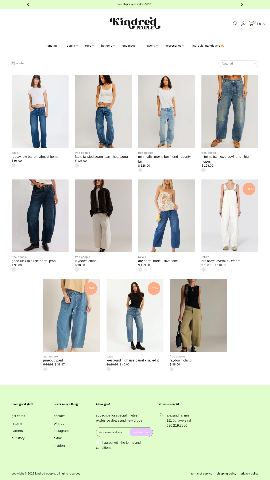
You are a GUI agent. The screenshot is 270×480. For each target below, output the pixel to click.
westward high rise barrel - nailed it (133, 360)
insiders (60, 445)
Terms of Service (201, 473)
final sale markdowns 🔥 (208, 45)
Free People (82, 152)
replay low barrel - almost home (35, 156)
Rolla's (142, 257)
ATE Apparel (50, 356)
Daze (15, 152)
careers (17, 431)
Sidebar (21, 63)
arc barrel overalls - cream (220, 261)
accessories (173, 45)
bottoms (106, 45)
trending (51, 45)
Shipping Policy (226, 473)
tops (88, 45)
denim (71, 45)
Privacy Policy (249, 473)
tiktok (58, 438)
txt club (59, 423)
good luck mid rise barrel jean (34, 261)
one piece (129, 45)
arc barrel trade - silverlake (158, 261)
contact (59, 416)
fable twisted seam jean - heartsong (101, 156)
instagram (61, 431)
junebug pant (53, 360)
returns (17, 423)
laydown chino (86, 261)
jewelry (150, 45)
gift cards (18, 416)
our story (18, 438)
